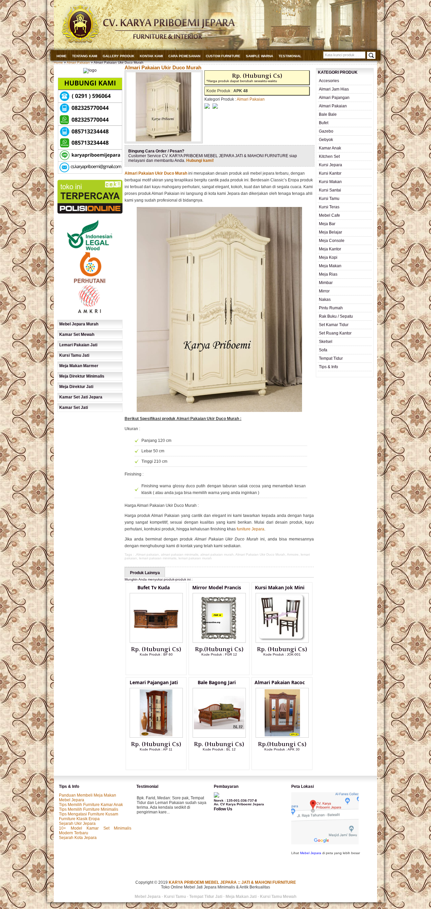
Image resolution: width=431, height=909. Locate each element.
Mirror (324, 291)
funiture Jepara (250, 529)
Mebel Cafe (329, 215)
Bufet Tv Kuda (153, 587)
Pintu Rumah (331, 308)
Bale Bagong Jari (217, 682)
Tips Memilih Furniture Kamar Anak (91, 804)
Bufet (323, 122)
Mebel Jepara (71, 800)
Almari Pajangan (334, 97)
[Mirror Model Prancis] (219, 641)
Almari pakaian (147, 554)
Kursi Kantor (330, 173)
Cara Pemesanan (184, 56)
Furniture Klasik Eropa (79, 818)
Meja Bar (327, 223)
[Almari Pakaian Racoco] (282, 736)
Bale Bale (328, 114)
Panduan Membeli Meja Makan (87, 795)
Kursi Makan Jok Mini (279, 587)
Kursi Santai (330, 190)
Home (62, 56)
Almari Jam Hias (334, 89)
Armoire (293, 554)
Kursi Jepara (330, 165)
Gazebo (326, 131)
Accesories (329, 80)
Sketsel (325, 341)
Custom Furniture (223, 56)
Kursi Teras (329, 207)
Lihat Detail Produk (161, 665)
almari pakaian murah (217, 554)
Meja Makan (330, 266)
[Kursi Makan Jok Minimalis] (282, 641)
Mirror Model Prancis (216, 587)
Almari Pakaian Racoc (280, 682)
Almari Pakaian (78, 62)
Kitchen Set (329, 156)
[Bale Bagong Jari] (219, 736)
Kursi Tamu (329, 198)
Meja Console (331, 240)
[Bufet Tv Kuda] (156, 641)
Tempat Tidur (331, 358)
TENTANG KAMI (84, 56)
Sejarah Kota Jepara (78, 837)
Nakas (325, 299)
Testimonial (289, 56)
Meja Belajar (330, 232)
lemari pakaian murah (195, 558)
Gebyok (326, 139)
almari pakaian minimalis (179, 554)
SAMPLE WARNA (259, 56)
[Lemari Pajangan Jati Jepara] (156, 736)
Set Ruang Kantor (335, 333)
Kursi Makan (330, 181)
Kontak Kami (151, 56)
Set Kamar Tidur (334, 324)
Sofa (323, 350)
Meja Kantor (330, 249)
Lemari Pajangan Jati (154, 682)
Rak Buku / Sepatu (336, 316)
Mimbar (326, 282)
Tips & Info (328, 366)
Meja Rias (328, 274)
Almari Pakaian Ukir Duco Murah (163, 67)
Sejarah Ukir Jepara (77, 823)
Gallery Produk (118, 56)
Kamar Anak (330, 148)
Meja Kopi (328, 257)
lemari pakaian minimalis (157, 558)
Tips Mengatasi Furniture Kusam (88, 814)
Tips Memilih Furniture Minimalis (88, 809)
